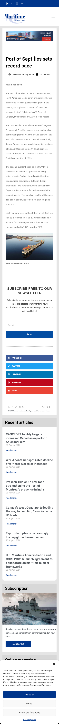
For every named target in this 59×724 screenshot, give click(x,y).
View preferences (29, 712)
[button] (54, 664)
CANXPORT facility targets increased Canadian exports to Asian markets (26, 438)
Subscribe (18, 643)
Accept (29, 694)
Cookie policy (29, 719)
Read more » (11, 450)
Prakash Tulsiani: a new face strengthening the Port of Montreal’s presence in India (25, 485)
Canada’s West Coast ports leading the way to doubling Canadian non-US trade (29, 511)
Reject (29, 703)
